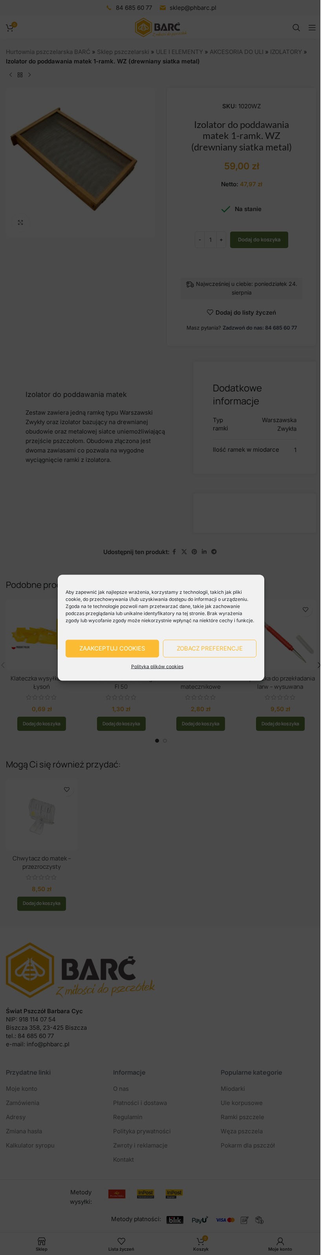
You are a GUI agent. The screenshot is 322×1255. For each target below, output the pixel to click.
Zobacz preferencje (210, 648)
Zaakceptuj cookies (112, 648)
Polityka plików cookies (157, 666)
